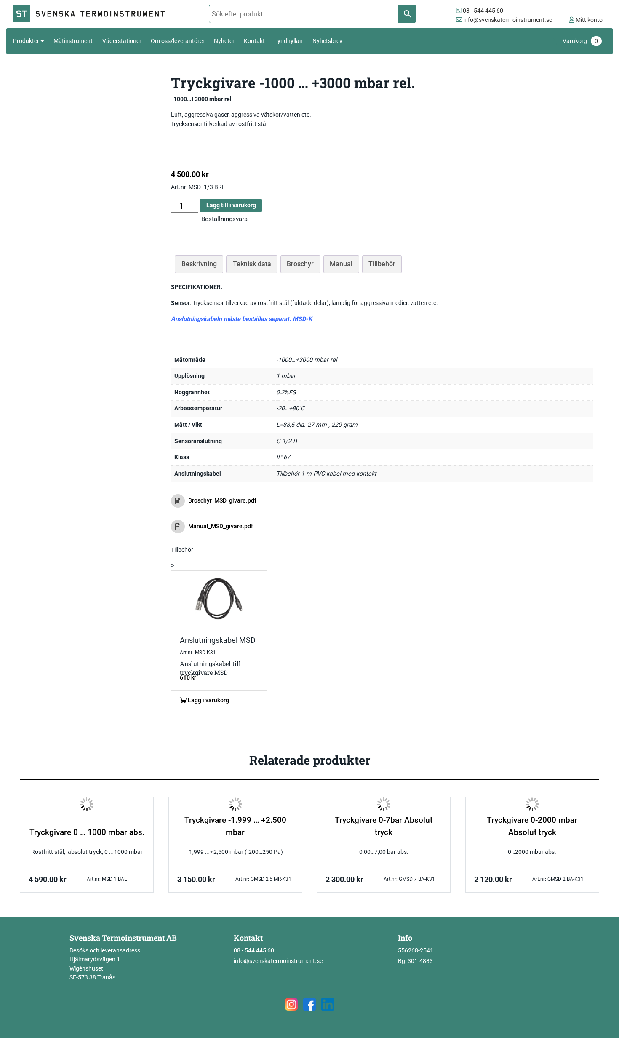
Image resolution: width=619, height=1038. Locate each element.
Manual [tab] (341, 264)
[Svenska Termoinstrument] (92, 14)
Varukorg (580, 41)
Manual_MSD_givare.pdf (220, 526)
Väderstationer (121, 40)
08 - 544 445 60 (482, 10)
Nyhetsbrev (327, 40)
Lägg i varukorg (208, 700)
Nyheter (224, 40)
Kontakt (254, 40)
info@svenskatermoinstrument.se (507, 20)
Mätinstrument (73, 40)
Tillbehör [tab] (381, 264)
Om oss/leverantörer (178, 40)
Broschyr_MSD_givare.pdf (222, 500)
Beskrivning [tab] (199, 264)
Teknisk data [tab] (252, 264)
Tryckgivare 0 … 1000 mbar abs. (86, 832)
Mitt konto (588, 20)
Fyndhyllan (288, 40)
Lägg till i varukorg (231, 205)
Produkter (26, 40)
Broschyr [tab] (300, 264)
